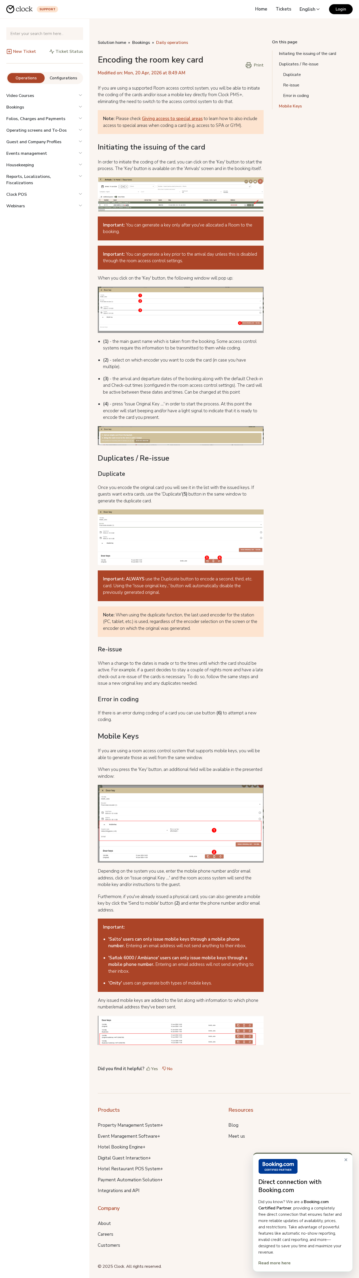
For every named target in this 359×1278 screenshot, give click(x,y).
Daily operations (172, 42)
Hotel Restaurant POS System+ (130, 1169)
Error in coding (296, 96)
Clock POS (16, 194)
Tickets (283, 9)
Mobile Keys (290, 106)
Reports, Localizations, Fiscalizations (28, 180)
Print (259, 65)
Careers (105, 1234)
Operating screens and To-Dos (36, 130)
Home (261, 9)
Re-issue (291, 85)
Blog (233, 1125)
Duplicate (292, 75)
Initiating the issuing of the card (307, 53)
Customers (109, 1245)
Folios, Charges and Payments (35, 119)
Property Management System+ (130, 1125)
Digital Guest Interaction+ (124, 1158)
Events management (26, 153)
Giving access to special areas (172, 119)
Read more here (274, 1263)
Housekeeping (20, 165)
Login (341, 9)
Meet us (236, 1136)
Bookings (15, 107)
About (104, 1223)
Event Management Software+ (129, 1136)
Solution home (112, 42)
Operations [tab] (26, 78)
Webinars (15, 206)
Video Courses (20, 96)
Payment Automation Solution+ (130, 1180)
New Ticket (24, 51)
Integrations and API (119, 1191)
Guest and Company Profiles (33, 142)
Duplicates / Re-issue (299, 64)
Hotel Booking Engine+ (121, 1147)
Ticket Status (69, 51)
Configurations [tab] (63, 78)
